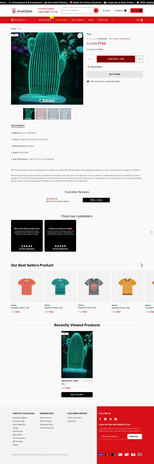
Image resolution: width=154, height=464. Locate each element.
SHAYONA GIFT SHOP (69, 381)
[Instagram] (106, 419)
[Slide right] (142, 265)
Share (80, 36)
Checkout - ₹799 (116, 59)
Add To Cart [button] (77, 395)
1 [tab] (41, 101)
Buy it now (114, 74)
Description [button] (18, 125)
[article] (27, 236)
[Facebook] (101, 419)
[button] (136, 10)
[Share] (80, 36)
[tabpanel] (47, 68)
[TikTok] (116, 419)
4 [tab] (53, 101)
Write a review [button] (96, 200)
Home (13, 29)
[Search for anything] (80, 11)
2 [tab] (45, 101)
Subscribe (134, 436)
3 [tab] (49, 101)
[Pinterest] (111, 419)
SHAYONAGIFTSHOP (24, 455)
